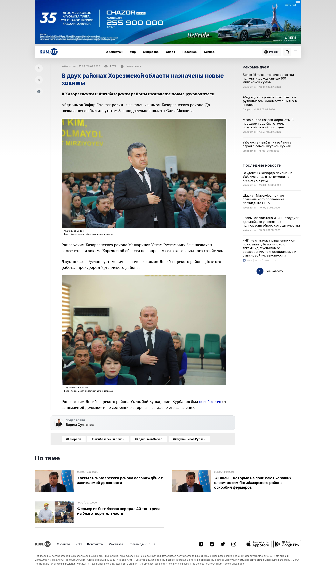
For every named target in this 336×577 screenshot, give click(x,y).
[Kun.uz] (49, 51)
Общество (151, 52)
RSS (79, 544)
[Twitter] (222, 544)
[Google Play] (287, 544)
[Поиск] (287, 52)
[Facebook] (39, 91)
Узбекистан (113, 52)
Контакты (95, 544)
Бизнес (209, 52)
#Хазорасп (73, 439)
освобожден (210, 401)
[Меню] (295, 52)
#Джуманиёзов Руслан (189, 439)
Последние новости (262, 165)
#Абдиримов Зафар (148, 439)
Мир (133, 52)
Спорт (170, 52)
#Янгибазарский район (108, 439)
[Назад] (39, 68)
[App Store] (257, 544)
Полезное (189, 52)
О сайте (63, 544)
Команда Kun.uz (142, 544)
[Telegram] (39, 80)
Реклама (116, 544)
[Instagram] (233, 544)
